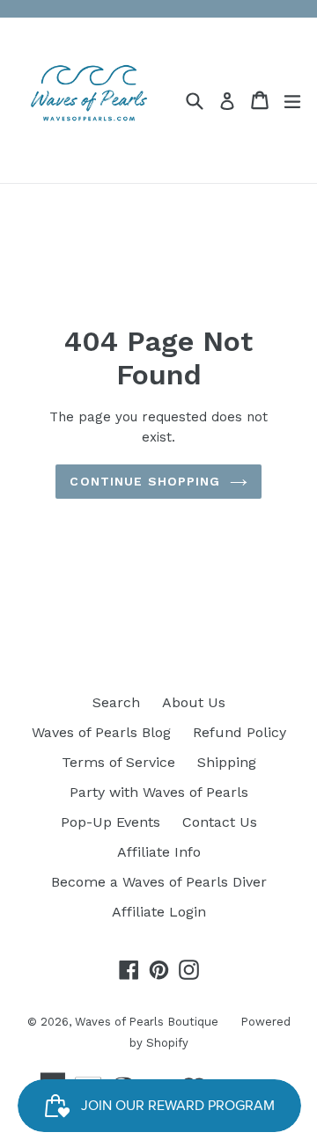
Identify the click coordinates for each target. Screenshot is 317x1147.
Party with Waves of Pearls (159, 792)
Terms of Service (118, 762)
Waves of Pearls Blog (101, 732)
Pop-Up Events (110, 822)
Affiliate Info (159, 852)
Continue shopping (145, 481)
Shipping (226, 762)
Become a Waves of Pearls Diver (159, 881)
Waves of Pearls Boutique (146, 1021)
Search (116, 702)
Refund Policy (239, 732)
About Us (193, 702)
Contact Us (219, 822)
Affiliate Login (159, 911)
